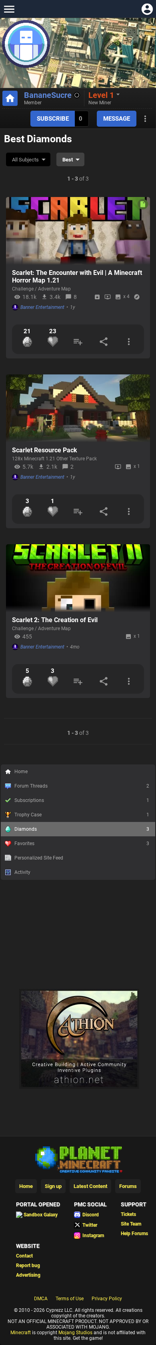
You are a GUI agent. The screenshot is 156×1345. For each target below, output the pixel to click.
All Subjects (25, 160)
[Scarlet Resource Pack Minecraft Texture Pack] (78, 408)
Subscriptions (81, 800)
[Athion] (79, 1087)
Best (67, 160)
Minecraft (20, 1332)
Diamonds (81, 829)
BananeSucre (48, 95)
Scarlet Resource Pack (44, 450)
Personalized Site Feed (38, 858)
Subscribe (53, 118)
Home (21, 771)
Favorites (81, 843)
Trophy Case (81, 815)
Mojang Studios (75, 1332)
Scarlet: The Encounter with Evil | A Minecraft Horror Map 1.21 (77, 276)
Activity (22, 872)
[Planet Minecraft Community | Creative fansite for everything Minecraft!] (78, 1158)
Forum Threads (81, 786)
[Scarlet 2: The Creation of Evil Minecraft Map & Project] (78, 578)
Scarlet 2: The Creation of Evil (55, 620)
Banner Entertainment (42, 307)
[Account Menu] (147, 9)
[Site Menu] (9, 9)
